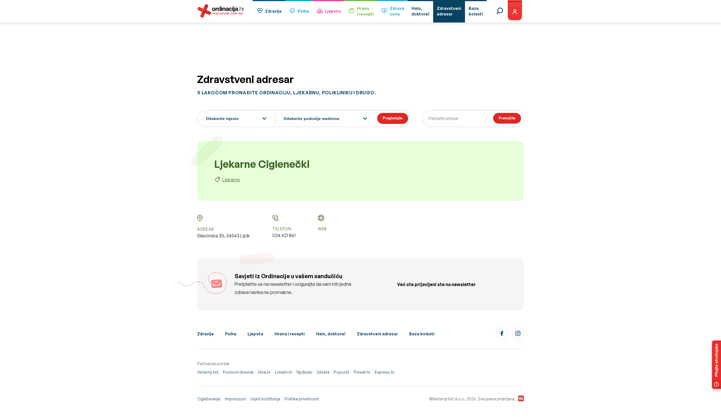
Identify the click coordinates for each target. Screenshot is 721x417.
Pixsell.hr (362, 372)
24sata (323, 372)
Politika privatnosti (301, 398)
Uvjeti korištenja (265, 398)
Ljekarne (231, 179)
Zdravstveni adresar (377, 333)
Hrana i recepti (290, 333)
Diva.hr (264, 372)
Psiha (303, 11)
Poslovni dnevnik (238, 372)
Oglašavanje (209, 398)
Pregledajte (392, 118)
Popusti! (342, 372)
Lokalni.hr (283, 372)
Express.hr (385, 372)
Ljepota (333, 11)
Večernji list (208, 372)
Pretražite (507, 118)
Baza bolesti (422, 333)
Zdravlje (273, 11)
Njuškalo (304, 372)
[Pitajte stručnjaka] (716, 364)
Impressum (235, 398)
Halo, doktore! (331, 333)
